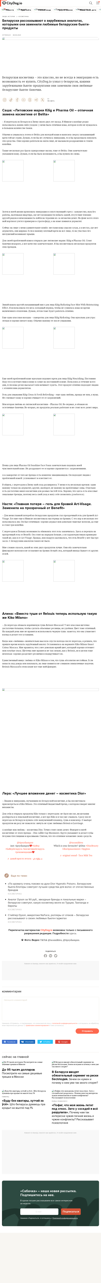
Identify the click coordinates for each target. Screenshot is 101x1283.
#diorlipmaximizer (71, 849)
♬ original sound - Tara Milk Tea (76, 855)
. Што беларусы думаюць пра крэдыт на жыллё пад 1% (23, 1104)
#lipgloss (85, 849)
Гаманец (5, 1097)
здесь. (73, 933)
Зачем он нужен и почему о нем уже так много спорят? (75, 1077)
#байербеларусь (14, 849)
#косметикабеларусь (33, 849)
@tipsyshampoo (25, 842)
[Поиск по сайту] (90, 3)
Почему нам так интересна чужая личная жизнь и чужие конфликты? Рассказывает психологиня (75, 1114)
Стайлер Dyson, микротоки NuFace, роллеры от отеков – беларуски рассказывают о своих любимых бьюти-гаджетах (48, 916)
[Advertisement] (52, 972)
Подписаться (71, 1211)
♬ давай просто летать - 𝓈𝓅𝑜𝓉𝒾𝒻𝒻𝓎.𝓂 (24, 858)
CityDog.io (6, 35)
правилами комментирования (37, 1025)
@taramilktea (76, 842)
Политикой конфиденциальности (65, 1218)
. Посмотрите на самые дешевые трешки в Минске (22, 1073)
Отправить (87, 1031)
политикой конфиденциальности (64, 1023)
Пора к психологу (59, 1101)
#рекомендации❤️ (25, 852)
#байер (35, 846)
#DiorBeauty (92, 846)
